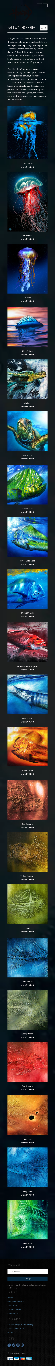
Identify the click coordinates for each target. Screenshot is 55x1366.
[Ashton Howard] (20, 12)
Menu (39, 5)
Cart (45, 5)
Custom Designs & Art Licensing (20, 1324)
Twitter (13, 1345)
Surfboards (12, 1305)
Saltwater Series (14, 1309)
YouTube (18, 1345)
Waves (10, 1297)
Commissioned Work (15, 1328)
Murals (10, 1332)
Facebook (9, 1345)
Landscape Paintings (15, 1301)
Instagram (22, 1345)
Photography (12, 1313)
